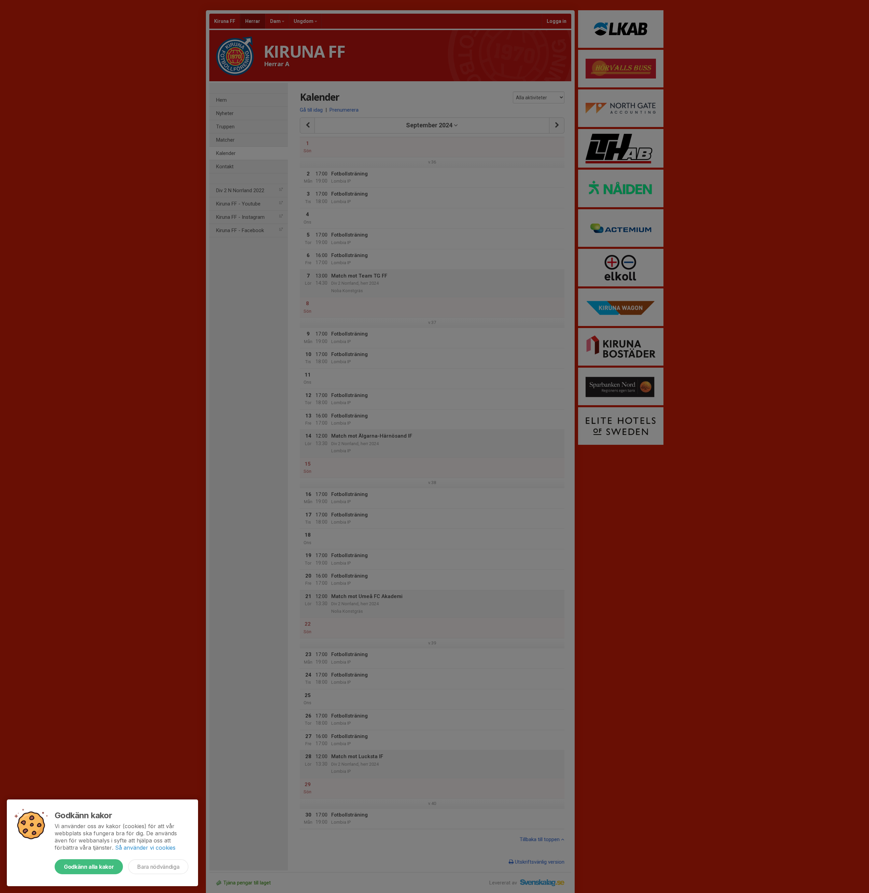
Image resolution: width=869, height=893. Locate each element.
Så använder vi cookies (145, 847)
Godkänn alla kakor (89, 866)
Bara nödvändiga (158, 866)
